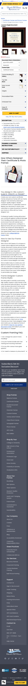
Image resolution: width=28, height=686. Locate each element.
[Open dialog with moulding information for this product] (13, 74)
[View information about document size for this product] (20, 60)
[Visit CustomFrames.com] (22, 1)
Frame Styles (11, 501)
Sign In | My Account (13, 586)
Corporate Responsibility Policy (13, 542)
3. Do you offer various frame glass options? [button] (11, 347)
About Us (9, 519)
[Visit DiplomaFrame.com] (6, 1)
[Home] (14, 8)
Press (8, 526)
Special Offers (11, 610)
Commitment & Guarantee (12, 506)
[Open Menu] (2, 8)
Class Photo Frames (13, 420)
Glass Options (11, 488)
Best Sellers (10, 433)
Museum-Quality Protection (12, 492)
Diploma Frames (12, 398)
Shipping (5, 153)
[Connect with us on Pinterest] (19, 658)
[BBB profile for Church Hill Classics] (5, 670)
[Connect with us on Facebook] (5, 658)
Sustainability (11, 510)
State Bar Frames (12, 410)
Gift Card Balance (12, 613)
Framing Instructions (13, 599)
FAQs (8, 603)
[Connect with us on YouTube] (16, 658)
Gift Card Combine (13, 616)
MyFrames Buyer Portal (14, 620)
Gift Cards (10, 430)
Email (8, 626)
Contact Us (10, 583)
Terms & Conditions (16, 678)
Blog (8, 535)
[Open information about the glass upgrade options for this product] (6, 107)
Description (6, 120)
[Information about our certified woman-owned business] (23, 670)
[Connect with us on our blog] (22, 658)
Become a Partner (12, 562)
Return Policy (11, 596)
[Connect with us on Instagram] (12, 658)
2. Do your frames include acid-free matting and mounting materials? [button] (11, 342)
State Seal (10, 460)
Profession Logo (12, 456)
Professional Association (10, 452)
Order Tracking (11, 589)
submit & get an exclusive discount (14, 385)
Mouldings (10, 481)
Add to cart (14, 113)
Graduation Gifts (12, 470)
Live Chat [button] (10, 630)
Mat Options (11, 484)
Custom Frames (12, 413)
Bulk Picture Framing (13, 573)
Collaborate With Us (13, 555)
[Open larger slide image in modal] (13, 174)
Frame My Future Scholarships (12, 551)
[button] (23, 8)
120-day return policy (10, 149)
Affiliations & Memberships (11, 530)
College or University (13, 443)
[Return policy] (14, 670)
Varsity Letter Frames (13, 417)
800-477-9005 (11, 633)
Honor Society (11, 463)
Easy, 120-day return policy (14, 117)
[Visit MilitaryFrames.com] (14, 1)
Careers (9, 523)
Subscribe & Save (12, 606)
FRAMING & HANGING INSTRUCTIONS (9, 144)
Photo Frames (11, 427)
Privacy (4, 678)
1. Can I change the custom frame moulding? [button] (11, 338)
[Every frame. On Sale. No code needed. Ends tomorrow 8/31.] (14, 3)
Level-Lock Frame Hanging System (14, 127)
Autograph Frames (13, 423)
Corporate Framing (13, 565)
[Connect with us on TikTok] (8, 658)
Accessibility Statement (14, 538)
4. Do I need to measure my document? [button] (13, 351)
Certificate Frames (13, 401)
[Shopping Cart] (26, 8)
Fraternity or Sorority (13, 467)
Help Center (10, 641)
